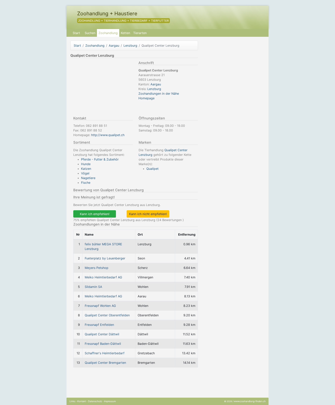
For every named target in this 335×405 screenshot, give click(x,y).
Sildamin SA (93, 287)
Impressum (110, 401)
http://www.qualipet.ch (107, 135)
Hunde (86, 164)
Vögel (85, 173)
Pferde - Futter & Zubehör (100, 159)
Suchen (90, 33)
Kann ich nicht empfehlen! (148, 214)
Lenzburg (130, 45)
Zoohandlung (108, 33)
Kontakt (81, 401)
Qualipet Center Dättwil (102, 334)
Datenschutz (95, 401)
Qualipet (152, 169)
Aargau (114, 45)
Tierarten (140, 33)
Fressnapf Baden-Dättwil (103, 344)
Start (76, 33)
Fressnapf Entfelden (99, 325)
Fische (85, 182)
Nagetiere (88, 178)
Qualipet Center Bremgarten (105, 363)
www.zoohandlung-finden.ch (250, 401)
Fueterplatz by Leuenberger (105, 258)
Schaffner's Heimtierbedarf (104, 353)
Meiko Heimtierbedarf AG (103, 277)
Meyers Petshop (96, 268)
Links (72, 401)
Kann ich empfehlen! (94, 214)
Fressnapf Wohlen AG (100, 306)
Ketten (125, 33)
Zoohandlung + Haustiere (107, 13)
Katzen (86, 169)
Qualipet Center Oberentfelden (107, 315)
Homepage (146, 98)
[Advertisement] (103, 88)
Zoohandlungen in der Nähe (158, 93)
